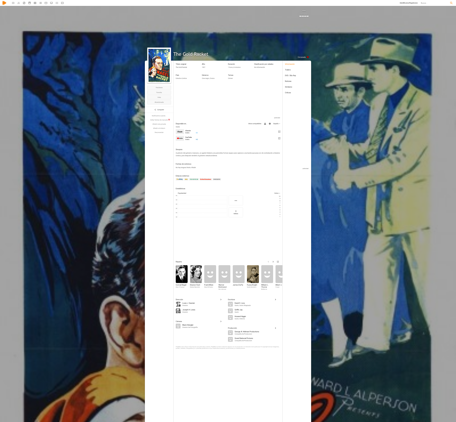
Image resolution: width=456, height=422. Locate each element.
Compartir (160, 110)
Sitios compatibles (254, 123)
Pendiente (159, 87)
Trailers (288, 70)
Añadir (193, 167)
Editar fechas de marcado (160, 120)
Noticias (288, 81)
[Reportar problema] (265, 123)
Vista (159, 97)
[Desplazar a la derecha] (273, 261)
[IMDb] (186, 181)
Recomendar (159, 132)
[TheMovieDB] (194, 181)
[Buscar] (451, 3)
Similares (288, 87)
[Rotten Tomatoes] (206, 181)
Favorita (159, 92)
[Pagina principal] (4, 4)
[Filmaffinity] (180, 181)
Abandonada (159, 102)
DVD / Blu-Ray (290, 75)
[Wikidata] (217, 181)
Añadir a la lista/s (159, 128)
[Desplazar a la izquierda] (268, 261)
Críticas (288, 93)
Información (290, 64)
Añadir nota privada (159, 124)
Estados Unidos (181, 78)
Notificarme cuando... (159, 116)
